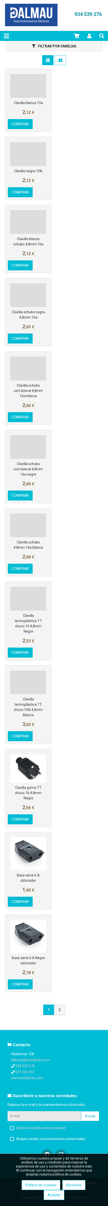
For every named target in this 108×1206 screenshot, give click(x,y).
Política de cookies (41, 1185)
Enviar (90, 1116)
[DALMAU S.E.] (31, 25)
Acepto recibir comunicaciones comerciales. (51, 1139)
